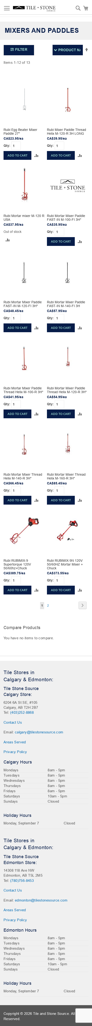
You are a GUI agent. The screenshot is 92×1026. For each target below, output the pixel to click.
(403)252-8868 (22, 712)
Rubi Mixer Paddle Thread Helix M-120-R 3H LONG (66, 131)
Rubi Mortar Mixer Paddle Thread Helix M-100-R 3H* (23, 390)
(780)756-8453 (22, 881)
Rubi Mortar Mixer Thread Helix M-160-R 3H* (66, 476)
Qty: (7, 145)
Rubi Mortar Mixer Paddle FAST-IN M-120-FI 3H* (23, 304)
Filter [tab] (20, 49)
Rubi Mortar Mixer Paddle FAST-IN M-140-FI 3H (66, 304)
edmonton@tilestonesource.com (41, 900)
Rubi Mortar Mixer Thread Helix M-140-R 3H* (23, 476)
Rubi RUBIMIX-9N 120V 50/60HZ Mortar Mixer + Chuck (65, 564)
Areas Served (15, 742)
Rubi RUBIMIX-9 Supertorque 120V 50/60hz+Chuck (17, 564)
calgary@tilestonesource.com (39, 732)
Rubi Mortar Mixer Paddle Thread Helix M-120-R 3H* (67, 390)
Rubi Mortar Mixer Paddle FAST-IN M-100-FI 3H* (66, 217)
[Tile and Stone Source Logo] (34, 8)
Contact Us (13, 722)
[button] (36, 155)
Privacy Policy (15, 752)
